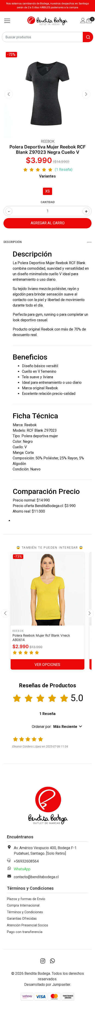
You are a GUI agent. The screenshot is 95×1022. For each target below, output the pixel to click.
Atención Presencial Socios (27, 925)
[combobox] (47, 37)
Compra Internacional (23, 905)
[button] (57, 727)
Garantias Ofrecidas (22, 919)
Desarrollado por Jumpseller (47, 984)
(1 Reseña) (63, 170)
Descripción (12, 242)
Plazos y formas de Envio (26, 899)
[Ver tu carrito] (89, 21)
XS (47, 191)
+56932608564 (26, 861)
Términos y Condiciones (25, 912)
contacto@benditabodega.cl (36, 877)
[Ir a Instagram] (42, 961)
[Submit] (88, 37)
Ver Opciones (47, 664)
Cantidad (48, 202)
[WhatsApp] (52, 961)
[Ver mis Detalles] (83, 21)
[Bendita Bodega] (48, 21)
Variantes (47, 176)
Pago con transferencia (24, 932)
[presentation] (9, 94)
